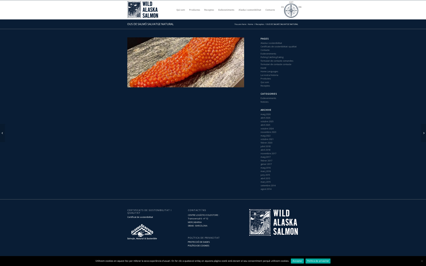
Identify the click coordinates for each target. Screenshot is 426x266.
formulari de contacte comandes (277, 60)
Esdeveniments (268, 53)
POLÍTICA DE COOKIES (198, 245)
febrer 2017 (266, 160)
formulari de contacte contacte (276, 64)
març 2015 (266, 181)
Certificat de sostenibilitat (140, 217)
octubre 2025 (267, 121)
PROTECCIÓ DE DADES (199, 241)
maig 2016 (266, 167)
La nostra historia (269, 75)
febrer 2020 (266, 142)
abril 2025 (265, 124)
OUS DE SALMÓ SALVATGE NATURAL (150, 24)
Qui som (265, 82)
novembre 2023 (268, 132)
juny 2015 (265, 174)
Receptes (260, 24)
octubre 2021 (267, 139)
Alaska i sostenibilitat (271, 43)
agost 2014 (266, 188)
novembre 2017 (268, 153)
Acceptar (297, 261)
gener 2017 (266, 164)
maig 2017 (266, 156)
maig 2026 (266, 114)
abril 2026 (265, 117)
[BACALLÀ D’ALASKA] (2, 133)
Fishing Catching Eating (272, 57)
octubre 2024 (267, 128)
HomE (263, 67)
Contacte (265, 49)
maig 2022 (266, 135)
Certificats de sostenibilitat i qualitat (279, 46)
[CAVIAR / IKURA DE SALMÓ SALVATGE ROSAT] (423, 133)
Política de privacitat (318, 261)
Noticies (265, 101)
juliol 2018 (265, 146)
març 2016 (266, 171)
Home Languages (269, 71)
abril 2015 (265, 178)
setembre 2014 (268, 185)
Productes (266, 78)
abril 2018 (265, 149)
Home (250, 24)
